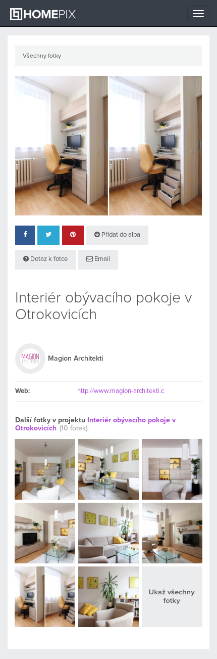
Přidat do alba (120, 235)
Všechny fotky (42, 56)
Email (101, 259)
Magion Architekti (75, 358)
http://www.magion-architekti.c (120, 391)
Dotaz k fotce (48, 259)
